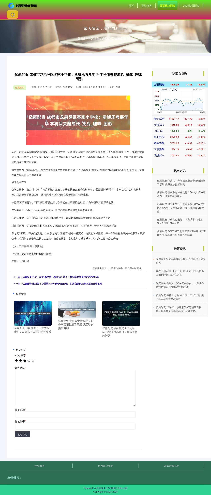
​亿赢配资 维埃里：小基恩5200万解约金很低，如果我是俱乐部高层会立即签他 (178, 308)
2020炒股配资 (191, 5)
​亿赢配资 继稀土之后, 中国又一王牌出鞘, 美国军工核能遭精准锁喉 (180, 296)
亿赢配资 (19, 87)
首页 (131, 5)
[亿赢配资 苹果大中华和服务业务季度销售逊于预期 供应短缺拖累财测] (77, 309)
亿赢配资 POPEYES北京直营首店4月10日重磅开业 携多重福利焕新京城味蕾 (181, 233)
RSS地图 (111, 488)
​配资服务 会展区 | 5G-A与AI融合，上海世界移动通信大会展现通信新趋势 (180, 284)
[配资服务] (23, 5)
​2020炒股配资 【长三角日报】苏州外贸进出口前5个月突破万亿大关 (180, 272)
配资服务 (146, 5)
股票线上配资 (167, 5)
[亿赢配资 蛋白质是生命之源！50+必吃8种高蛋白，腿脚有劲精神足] (121, 313)
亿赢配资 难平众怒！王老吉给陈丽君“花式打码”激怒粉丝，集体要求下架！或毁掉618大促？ (181, 207)
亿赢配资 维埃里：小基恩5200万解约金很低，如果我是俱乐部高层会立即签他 (62, 283)
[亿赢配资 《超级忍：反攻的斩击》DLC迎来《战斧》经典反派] (33, 312)
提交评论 (22, 434)
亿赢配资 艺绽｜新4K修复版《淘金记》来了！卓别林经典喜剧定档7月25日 (60, 276)
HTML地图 (121, 488)
